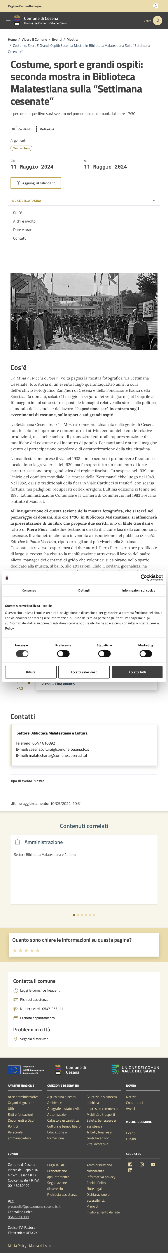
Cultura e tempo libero (63, 1126)
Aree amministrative (23, 1096)
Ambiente (54, 1102)
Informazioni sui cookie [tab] (138, 590)
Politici (13, 1126)
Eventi (131, 1133)
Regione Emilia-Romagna (25, 6)
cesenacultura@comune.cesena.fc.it (59, 749)
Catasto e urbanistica (63, 1120)
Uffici (12, 1108)
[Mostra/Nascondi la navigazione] (8, 20)
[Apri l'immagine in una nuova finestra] (84, 312)
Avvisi (130, 1108)
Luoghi (131, 1139)
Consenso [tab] (29, 590)
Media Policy (17, 1245)
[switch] (63, 653)
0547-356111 (18, 1217)
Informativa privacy (101, 1176)
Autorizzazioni (57, 1114)
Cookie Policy (96, 1182)
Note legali (95, 1188)
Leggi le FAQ (56, 1165)
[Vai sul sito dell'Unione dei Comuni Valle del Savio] (136, 1069)
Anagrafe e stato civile (63, 1108)
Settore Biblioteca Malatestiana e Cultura (52, 733)
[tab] (74, 915)
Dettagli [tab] (84, 590)
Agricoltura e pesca (61, 1096)
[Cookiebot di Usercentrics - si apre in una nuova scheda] (144, 577)
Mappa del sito (40, 1245)
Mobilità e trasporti (101, 1114)
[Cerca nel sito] (157, 20)
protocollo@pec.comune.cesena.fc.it (34, 1206)
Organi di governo (21, 1102)
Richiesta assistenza (62, 1194)
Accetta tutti (137, 671)
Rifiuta (30, 671)
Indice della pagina (26, 200)
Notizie (131, 1096)
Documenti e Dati (21, 1120)
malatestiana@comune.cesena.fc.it (58, 755)
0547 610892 (43, 743)
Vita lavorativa (97, 1144)
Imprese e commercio (102, 1108)
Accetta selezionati (84, 671)
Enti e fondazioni (20, 1114)
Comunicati (134, 1102)
